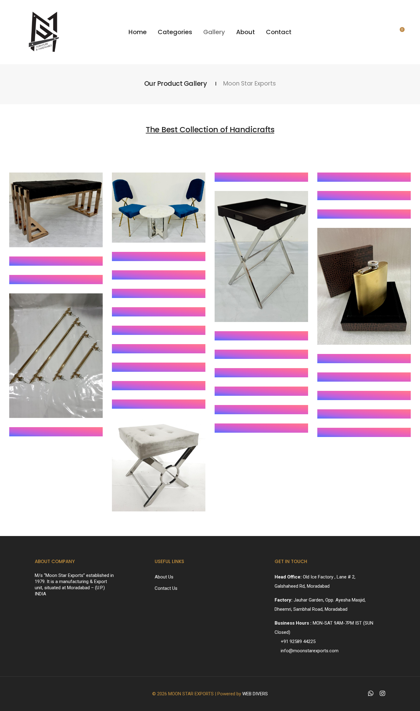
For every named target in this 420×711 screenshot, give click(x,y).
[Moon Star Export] (56, 210)
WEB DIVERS (255, 694)
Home (138, 32)
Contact (278, 32)
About (245, 32)
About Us (164, 577)
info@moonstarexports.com (310, 650)
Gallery (214, 32)
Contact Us (166, 588)
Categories (175, 32)
